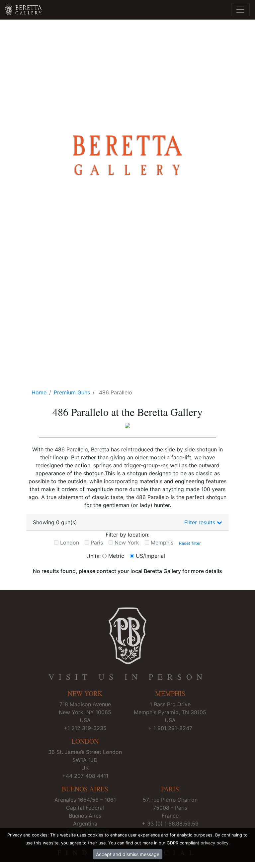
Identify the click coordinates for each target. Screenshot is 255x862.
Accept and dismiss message (127, 854)
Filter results (200, 522)
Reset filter (190, 543)
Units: (93, 556)
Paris (97, 542)
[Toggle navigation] (240, 9)
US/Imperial (150, 555)
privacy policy (214, 842)
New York (127, 542)
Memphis (162, 542)
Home (39, 392)
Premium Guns (72, 392)
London (69, 542)
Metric (116, 555)
